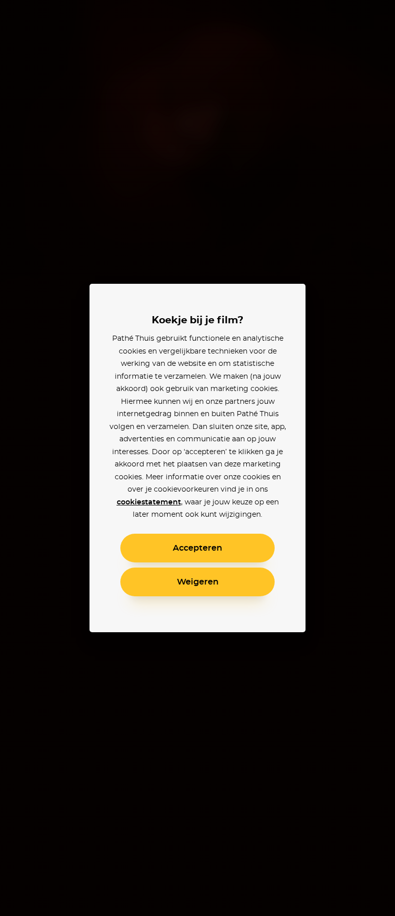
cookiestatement (149, 502)
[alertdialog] (197, 458)
